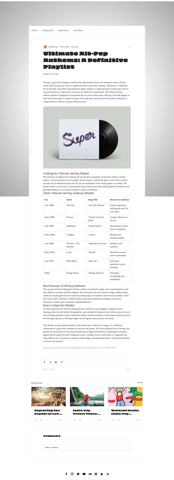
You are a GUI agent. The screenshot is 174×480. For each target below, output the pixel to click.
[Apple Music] (102, 474)
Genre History (78, 30)
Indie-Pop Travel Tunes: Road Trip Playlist (85, 412)
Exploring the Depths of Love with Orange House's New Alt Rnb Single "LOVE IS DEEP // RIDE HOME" (47, 412)
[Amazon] (107, 474)
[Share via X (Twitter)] (50, 362)
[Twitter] (78, 474)
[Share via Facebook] (44, 362)
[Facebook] (66, 474)
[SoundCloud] (90, 474)
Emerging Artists (48, 30)
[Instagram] (72, 474)
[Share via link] (62, 362)
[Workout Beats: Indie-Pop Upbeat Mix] (125, 396)
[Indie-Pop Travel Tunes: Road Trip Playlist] (87, 396)
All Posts (34, 30)
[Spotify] (96, 474)
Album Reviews (63, 30)
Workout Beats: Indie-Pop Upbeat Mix (125, 412)
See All (140, 383)
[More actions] (129, 46)
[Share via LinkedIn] (56, 362)
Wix (104, 479)
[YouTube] (84, 474)
